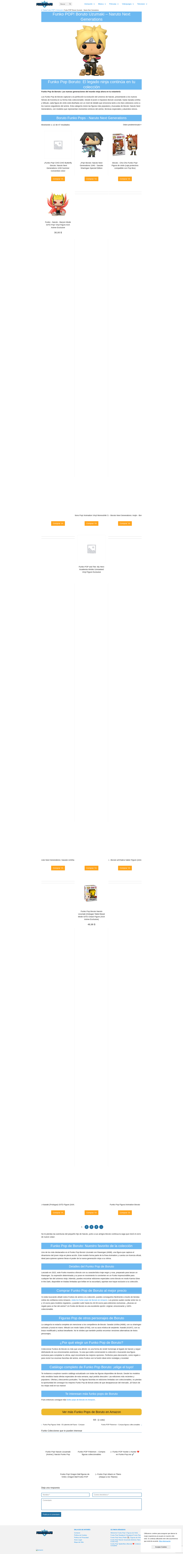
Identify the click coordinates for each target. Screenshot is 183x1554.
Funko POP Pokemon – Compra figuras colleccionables (120, 1424)
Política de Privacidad (81, 1537)
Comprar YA (58, 179)
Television (141, 4)
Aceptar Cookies (161, 1547)
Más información (165, 1541)
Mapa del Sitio (79, 1542)
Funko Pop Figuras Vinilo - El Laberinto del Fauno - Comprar (64, 1424)
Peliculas (112, 4)
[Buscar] (70, 4)
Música (101, 4)
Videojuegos (127, 4)
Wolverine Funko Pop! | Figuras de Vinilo (124, 1533)
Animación (88, 4)
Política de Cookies (80, 1535)
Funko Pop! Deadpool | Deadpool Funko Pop (126, 1535)
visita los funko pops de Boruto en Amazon (89, 1300)
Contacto (77, 1533)
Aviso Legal (78, 1540)
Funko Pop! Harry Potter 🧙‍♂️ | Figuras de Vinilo (126, 1537)
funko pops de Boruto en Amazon (81, 1400)
